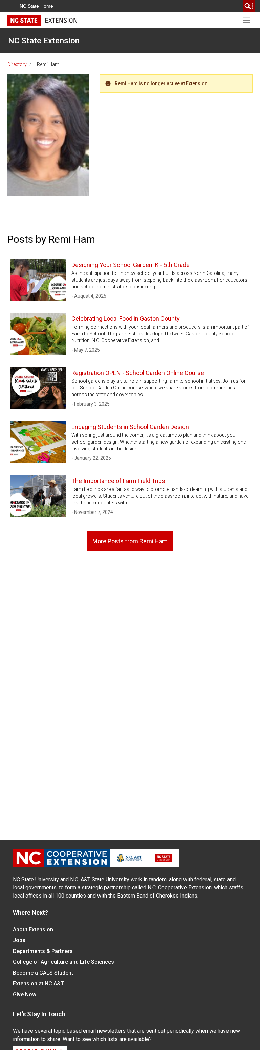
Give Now (24, 994)
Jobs (19, 940)
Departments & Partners (43, 951)
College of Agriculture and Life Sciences (63, 962)
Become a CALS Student (43, 973)
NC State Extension (44, 40)
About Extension (33, 929)
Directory (17, 64)
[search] (249, 6)
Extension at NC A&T (38, 983)
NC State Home (36, 6)
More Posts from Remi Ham (130, 541)
